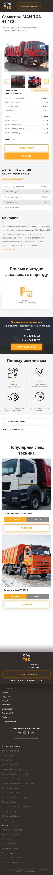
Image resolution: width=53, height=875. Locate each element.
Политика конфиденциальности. (26, 738)
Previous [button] (7, 81)
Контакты (6, 704)
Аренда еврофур (9, 811)
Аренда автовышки (10, 788)
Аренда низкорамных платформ (16, 797)
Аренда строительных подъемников (18, 783)
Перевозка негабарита (12, 830)
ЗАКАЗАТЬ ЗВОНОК (30, 6)
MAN (14, 139)
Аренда (14, 27)
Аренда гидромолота (11, 764)
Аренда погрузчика (10, 755)
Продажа (6, 696)
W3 (32, 732)
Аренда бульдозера (10, 760)
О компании (7, 709)
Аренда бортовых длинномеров (16, 806)
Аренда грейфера (9, 820)
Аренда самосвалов (28, 27)
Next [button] (46, 81)
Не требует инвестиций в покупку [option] (26, 301)
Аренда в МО (7, 713)
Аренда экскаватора (11, 778)
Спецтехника (7, 688)
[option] (26, 54)
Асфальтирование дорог (13, 862)
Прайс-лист (7, 717)
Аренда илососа (9, 802)
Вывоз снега (7, 839)
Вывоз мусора (8, 853)
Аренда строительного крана (15, 774)
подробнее (26, 528)
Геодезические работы (12, 857)
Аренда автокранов (10, 751)
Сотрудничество (9, 721)
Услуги (5, 700)
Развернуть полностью (12, 178)
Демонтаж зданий (10, 848)
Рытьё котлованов (10, 843)
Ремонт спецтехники (11, 834)
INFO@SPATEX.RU (35, 680)
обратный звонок (26, 347)
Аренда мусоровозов (11, 816)
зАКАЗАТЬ (26, 156)
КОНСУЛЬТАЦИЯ (26, 148)
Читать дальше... (9, 249)
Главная (5, 27)
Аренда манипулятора (11, 769)
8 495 (31, 336)
